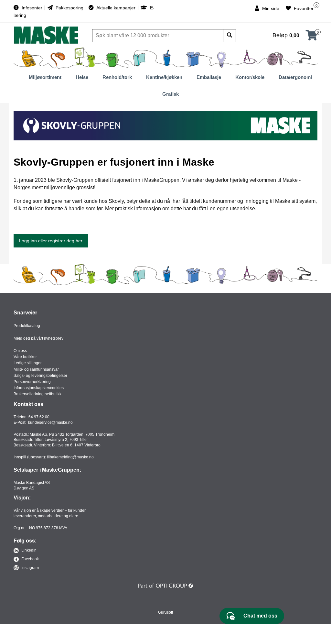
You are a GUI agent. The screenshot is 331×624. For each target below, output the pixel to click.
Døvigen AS (24, 488)
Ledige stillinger (28, 363)
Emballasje (209, 77)
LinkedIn (28, 550)
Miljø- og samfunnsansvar (36, 369)
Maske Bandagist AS (32, 482)
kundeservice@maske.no (50, 422)
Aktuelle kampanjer (116, 7)
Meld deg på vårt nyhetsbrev (38, 338)
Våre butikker (25, 357)
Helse (82, 77)
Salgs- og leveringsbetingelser (40, 375)
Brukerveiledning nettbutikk (37, 394)
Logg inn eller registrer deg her (50, 240)
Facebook (29, 559)
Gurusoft (165, 612)
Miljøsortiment (45, 77)
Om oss (20, 350)
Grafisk (170, 94)
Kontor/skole (249, 77)
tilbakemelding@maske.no (70, 457)
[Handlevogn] (311, 37)
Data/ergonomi (295, 77)
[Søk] (229, 35)
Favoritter (303, 8)
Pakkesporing (69, 7)
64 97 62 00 (38, 417)
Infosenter (32, 7)
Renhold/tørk (117, 77)
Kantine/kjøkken (164, 77)
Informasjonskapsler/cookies (39, 388)
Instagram (29, 567)
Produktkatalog (27, 325)
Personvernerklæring (32, 381)
